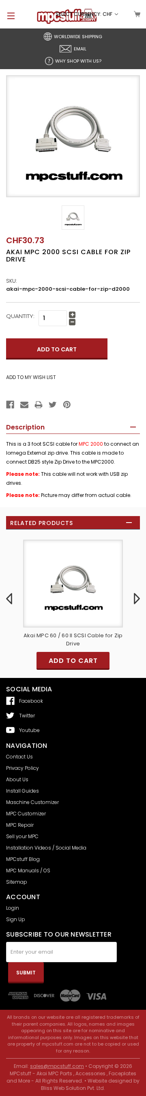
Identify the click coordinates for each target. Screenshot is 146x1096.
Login (12, 907)
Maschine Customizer (32, 802)
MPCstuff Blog (23, 859)
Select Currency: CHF (85, 14)
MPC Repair (20, 824)
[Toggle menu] (7, 15)
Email (80, 49)
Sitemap (16, 881)
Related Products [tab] (41, 523)
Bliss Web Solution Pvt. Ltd (72, 1088)
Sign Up (15, 919)
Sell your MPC (22, 836)
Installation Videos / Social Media (46, 847)
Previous (9, 599)
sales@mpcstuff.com (57, 1066)
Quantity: (20, 316)
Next (137, 599)
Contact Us (19, 756)
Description (25, 427)
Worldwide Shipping (78, 36)
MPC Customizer (26, 813)
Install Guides (22, 790)
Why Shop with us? (78, 61)
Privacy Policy (22, 768)
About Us (17, 779)
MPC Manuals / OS (28, 870)
